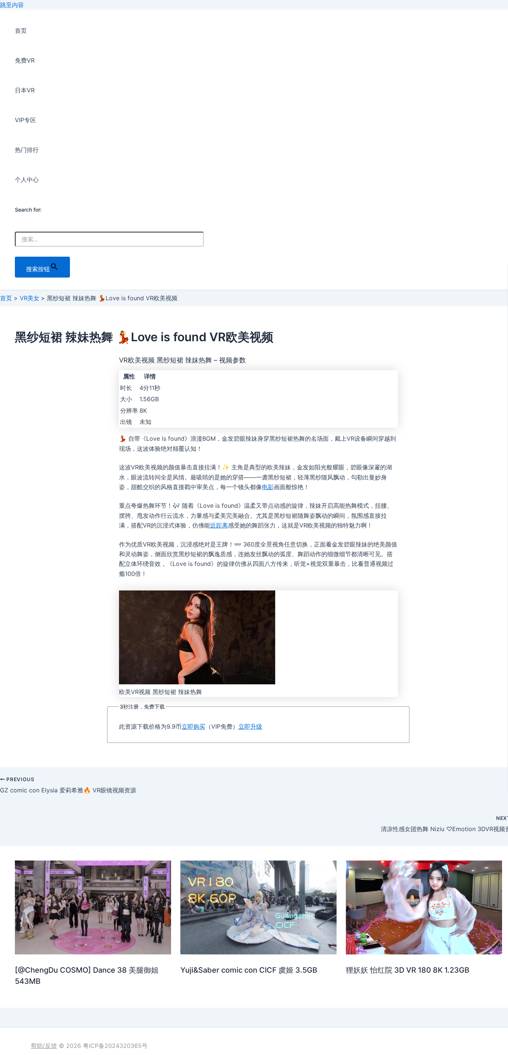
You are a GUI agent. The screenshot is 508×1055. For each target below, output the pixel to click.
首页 (21, 30)
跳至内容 (12, 5)
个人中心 (27, 179)
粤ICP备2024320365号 (115, 1045)
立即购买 (193, 726)
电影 (268, 487)
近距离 (219, 525)
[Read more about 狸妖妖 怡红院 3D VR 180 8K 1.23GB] (424, 952)
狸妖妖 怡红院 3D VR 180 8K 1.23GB (407, 970)
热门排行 (27, 149)
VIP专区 (25, 120)
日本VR (25, 90)
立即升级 (250, 726)
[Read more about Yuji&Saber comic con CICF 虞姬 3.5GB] (258, 952)
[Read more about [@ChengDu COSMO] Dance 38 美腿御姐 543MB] (93, 952)
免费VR (25, 60)
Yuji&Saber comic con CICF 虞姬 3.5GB (248, 970)
